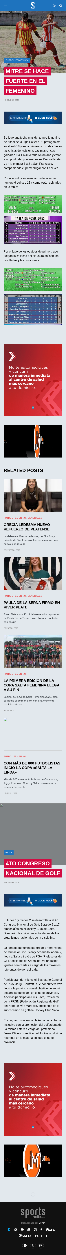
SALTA (27, 1236)
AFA (52, 1230)
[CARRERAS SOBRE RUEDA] (35, 1229)
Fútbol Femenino (17, 60)
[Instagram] (41, 1245)
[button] (6, 5)
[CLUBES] (9, 1229)
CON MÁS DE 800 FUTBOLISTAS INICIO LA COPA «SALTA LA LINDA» (32, 767)
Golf (9, 852)
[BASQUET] (15, 1229)
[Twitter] (33, 1245)
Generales (35, 518)
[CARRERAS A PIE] (41, 1229)
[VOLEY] (22, 1229)
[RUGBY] (28, 1229)
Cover (42, 1223)
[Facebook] (25, 1245)
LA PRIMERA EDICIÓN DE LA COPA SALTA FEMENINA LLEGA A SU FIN (31, 685)
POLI (38, 1236)
